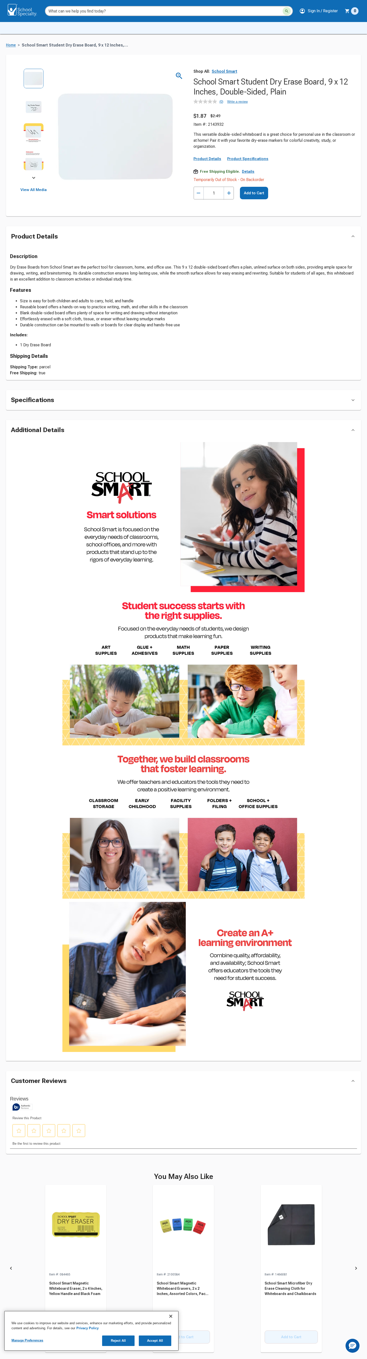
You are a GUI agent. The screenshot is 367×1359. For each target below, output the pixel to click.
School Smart (224, 71)
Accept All (155, 1340)
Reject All (118, 1340)
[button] (318, 11)
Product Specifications (247, 159)
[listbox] (33, 123)
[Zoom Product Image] (179, 76)
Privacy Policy (87, 1328)
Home (11, 45)
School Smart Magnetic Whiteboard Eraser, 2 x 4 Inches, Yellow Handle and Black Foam (75, 1288)
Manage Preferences (27, 1340)
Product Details (207, 159)
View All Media (33, 190)
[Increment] (229, 193)
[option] (33, 82)
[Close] (170, 1316)
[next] (34, 179)
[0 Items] (347, 11)
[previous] (11, 1269)
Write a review (237, 102)
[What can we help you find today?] (287, 11)
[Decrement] (198, 193)
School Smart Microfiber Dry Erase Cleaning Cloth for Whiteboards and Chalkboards (290, 1288)
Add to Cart (254, 193)
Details (248, 171)
